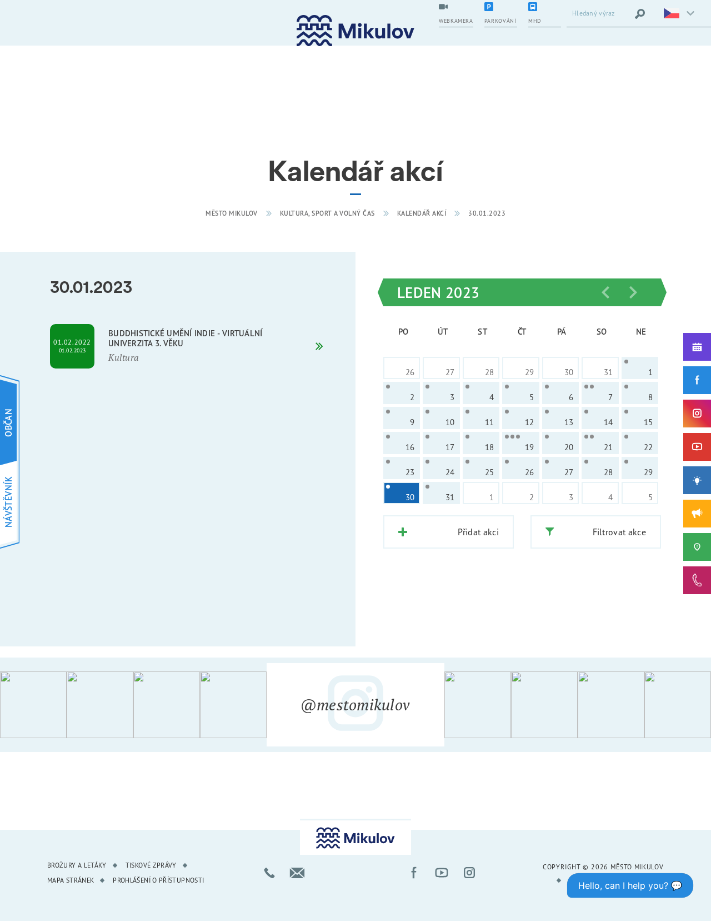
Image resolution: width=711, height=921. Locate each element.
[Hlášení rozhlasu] (697, 513)
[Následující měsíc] (633, 292)
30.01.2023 (486, 213)
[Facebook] (697, 380)
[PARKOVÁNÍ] (500, 7)
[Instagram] (697, 413)
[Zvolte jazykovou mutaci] (677, 14)
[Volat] (269, 873)
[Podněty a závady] (697, 547)
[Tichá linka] (697, 580)
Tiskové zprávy (151, 865)
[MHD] (544, 7)
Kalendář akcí (422, 213)
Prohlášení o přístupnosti (158, 880)
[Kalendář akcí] (697, 347)
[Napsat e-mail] (297, 873)
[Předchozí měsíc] (605, 292)
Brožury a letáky (77, 865)
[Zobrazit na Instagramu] (33, 704)
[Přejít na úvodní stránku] (355, 30)
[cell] (640, 368)
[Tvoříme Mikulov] (697, 480)
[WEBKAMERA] (456, 7)
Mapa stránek (70, 880)
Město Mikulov (232, 213)
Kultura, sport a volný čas (327, 213)
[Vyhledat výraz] (640, 14)
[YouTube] (697, 447)
